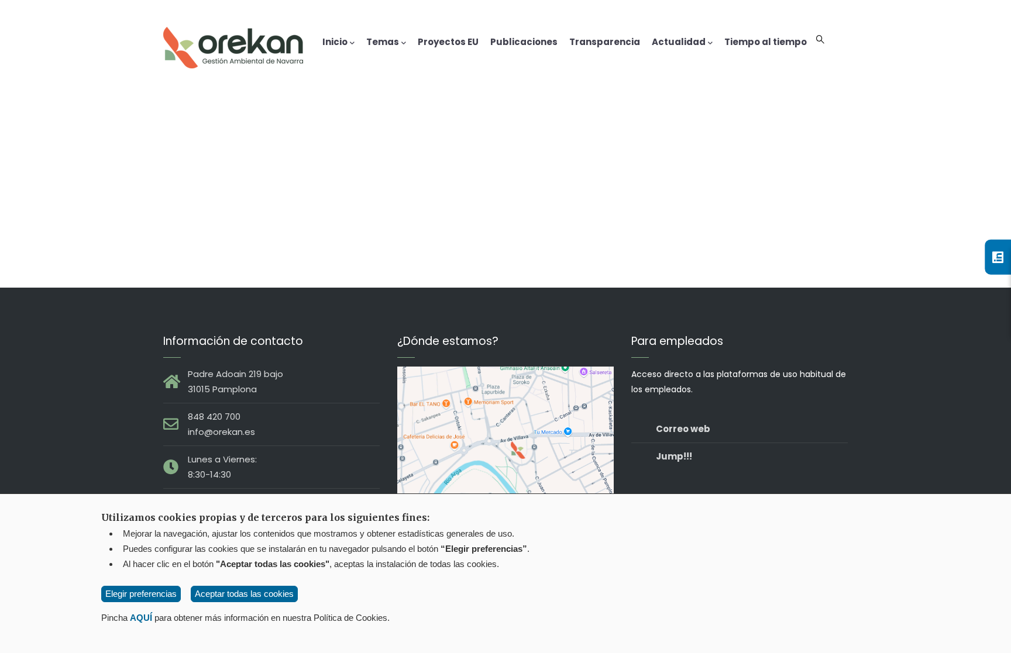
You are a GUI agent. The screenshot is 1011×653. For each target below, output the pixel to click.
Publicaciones (524, 42)
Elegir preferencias (141, 594)
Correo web (683, 429)
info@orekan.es (221, 432)
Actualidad (679, 42)
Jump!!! (674, 456)
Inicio (335, 42)
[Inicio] (233, 45)
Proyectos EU (448, 42)
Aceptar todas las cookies (244, 594)
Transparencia (604, 42)
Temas (382, 42)
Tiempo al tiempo (765, 42)
